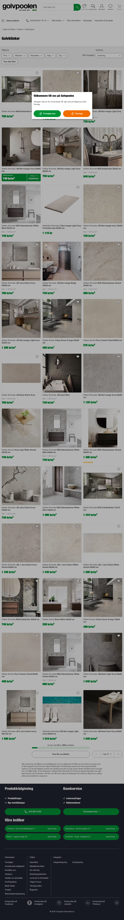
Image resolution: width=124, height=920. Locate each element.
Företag (78, 113)
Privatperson (49, 113)
